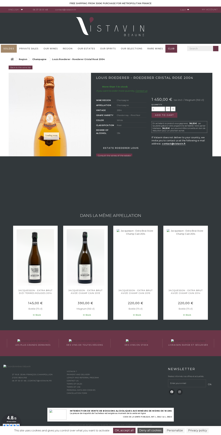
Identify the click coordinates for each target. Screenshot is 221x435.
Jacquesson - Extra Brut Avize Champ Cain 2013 (85, 291)
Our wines (51, 48)
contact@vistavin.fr (65, 9)
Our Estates (86, 48)
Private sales (28, 48)
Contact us (141, 90)
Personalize (175, 430)
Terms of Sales (74, 384)
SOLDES (8, 48)
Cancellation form (77, 393)
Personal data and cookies (81, 390)
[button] (14, 273)
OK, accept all (124, 430)
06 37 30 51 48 (40, 9)
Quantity (157, 105)
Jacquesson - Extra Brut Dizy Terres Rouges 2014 (35, 291)
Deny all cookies (150, 430)
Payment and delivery (78, 374)
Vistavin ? (72, 371)
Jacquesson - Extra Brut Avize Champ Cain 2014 (186, 291)
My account (210, 9)
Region (68, 48)
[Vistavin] (110, 28)
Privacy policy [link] (197, 430)
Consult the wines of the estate (114, 155)
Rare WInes (155, 48)
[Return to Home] (12, 59)
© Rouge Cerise (145, 425)
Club (171, 48)
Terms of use (73, 387)
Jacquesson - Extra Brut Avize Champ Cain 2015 (135, 291)
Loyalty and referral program (83, 378)
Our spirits (108, 48)
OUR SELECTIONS (131, 48)
